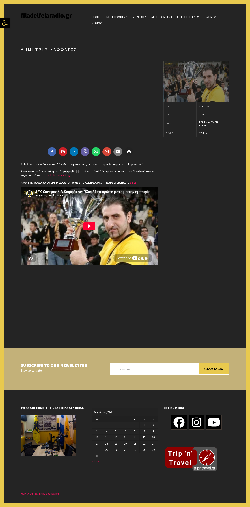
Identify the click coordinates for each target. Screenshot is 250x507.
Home (96, 17)
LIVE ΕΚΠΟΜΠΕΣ (114, 17)
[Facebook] (179, 422)
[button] (5, 23)
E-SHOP (97, 23)
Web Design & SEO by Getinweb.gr (40, 493)
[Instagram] (196, 422)
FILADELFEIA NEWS (189, 17)
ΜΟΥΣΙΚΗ (138, 17)
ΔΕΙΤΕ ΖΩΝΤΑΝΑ (161, 17)
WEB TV (211, 17)
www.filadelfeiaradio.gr (56, 175)
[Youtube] (214, 422)
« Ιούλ (95, 461)
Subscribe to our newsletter (54, 365)
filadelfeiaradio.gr (46, 15)
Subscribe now (213, 369)
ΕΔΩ (133, 182)
